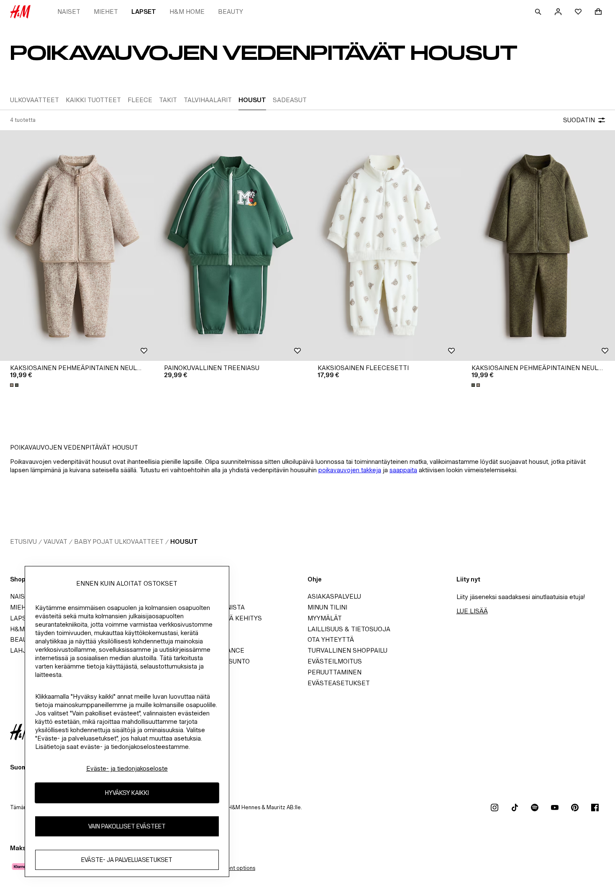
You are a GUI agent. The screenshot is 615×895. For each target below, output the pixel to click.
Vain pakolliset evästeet (127, 826)
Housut (184, 541)
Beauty (230, 11)
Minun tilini (327, 607)
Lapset (143, 11)
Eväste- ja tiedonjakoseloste (127, 768)
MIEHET (106, 11)
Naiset (68, 11)
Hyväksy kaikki (127, 793)
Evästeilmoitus (335, 661)
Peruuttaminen (334, 672)
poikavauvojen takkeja (349, 469)
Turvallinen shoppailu (347, 650)
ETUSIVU (23, 541)
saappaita (403, 469)
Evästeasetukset (339, 683)
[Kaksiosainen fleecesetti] (384, 245)
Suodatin (579, 119)
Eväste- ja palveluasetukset (126, 860)
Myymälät (325, 618)
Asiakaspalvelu (334, 596)
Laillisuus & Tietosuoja (349, 629)
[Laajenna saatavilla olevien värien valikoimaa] (15, 385)
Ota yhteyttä (331, 639)
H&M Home (187, 11)
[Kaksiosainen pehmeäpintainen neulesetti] (77, 245)
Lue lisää (472, 611)
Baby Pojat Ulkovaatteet (119, 541)
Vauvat (55, 541)
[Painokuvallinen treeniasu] (231, 245)
